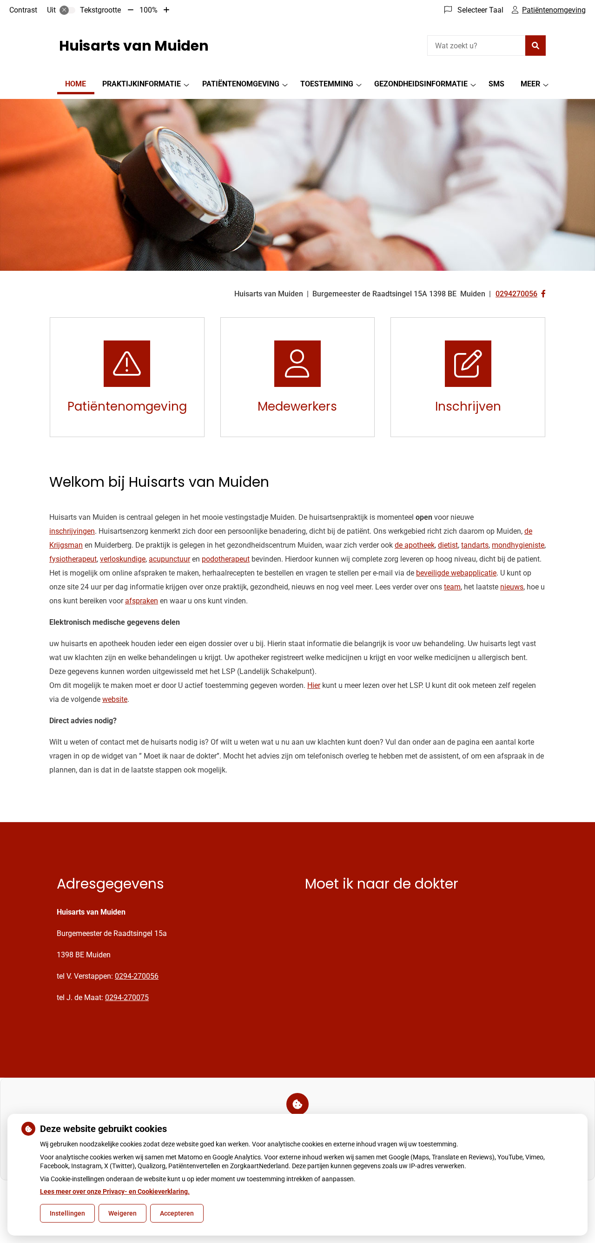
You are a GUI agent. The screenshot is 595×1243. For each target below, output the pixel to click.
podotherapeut (226, 559)
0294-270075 (127, 997)
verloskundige (122, 559)
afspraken (141, 600)
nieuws (511, 586)
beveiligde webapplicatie (456, 573)
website (114, 699)
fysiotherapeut (73, 559)
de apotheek (415, 545)
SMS (496, 83)
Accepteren (177, 1213)
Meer (530, 83)
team (452, 586)
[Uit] (67, 10)
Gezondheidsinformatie (421, 83)
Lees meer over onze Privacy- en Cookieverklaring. (115, 1191)
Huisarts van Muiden (134, 46)
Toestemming (326, 83)
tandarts (475, 545)
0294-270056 (137, 976)
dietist (448, 545)
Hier (313, 685)
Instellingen (67, 1213)
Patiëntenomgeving (240, 83)
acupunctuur (169, 559)
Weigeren (122, 1213)
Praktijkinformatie (141, 83)
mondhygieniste (518, 545)
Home (75, 83)
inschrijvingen (72, 531)
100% (148, 10)
